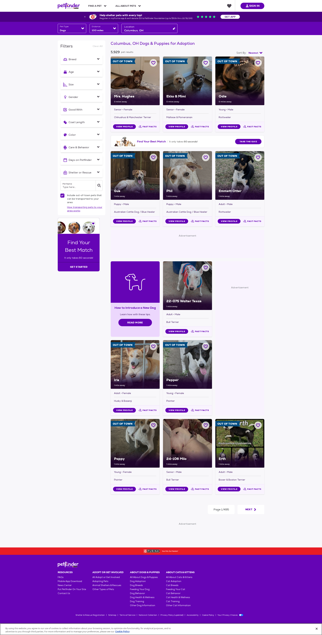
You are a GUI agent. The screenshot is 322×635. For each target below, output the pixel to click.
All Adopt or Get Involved (106, 577)
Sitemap (112, 615)
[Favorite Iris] (153, 346)
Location (129, 26)
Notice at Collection (148, 615)
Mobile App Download (70, 581)
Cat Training (173, 601)
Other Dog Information (142, 605)
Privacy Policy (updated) (171, 615)
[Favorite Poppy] (153, 425)
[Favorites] (229, 6)
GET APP (230, 16)
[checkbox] (62, 196)
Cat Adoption (173, 581)
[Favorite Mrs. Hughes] (153, 63)
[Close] (316, 628)
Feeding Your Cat (175, 589)
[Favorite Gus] (153, 157)
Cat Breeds (172, 585)
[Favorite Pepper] (205, 346)
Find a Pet (95, 5)
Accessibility (193, 615)
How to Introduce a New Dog (135, 308)
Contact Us (64, 593)
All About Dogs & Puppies (144, 577)
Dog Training (137, 601)
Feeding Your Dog (140, 589)
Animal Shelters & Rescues (106, 585)
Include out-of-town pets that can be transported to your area (84, 199)
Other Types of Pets (103, 589)
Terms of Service (127, 615)
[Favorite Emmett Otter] (258, 157)
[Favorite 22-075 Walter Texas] (205, 268)
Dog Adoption (138, 581)
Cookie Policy (208, 615)
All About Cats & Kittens (179, 577)
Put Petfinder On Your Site (72, 589)
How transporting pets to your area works (84, 209)
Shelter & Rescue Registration (90, 615)
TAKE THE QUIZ (248, 141)
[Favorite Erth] (258, 425)
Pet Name (67, 183)
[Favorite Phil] (205, 157)
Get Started (79, 266)
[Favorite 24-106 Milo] (205, 425)
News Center (65, 585)
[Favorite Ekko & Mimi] (205, 63)
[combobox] (72, 28)
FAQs (61, 577)
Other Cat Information (178, 605)
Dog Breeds (136, 585)
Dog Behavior (137, 593)
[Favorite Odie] (258, 63)
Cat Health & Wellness (178, 597)
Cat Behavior (173, 593)
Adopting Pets (100, 581)
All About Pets (125, 5)
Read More (135, 322)
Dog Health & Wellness (142, 597)
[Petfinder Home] (69, 6)
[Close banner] (85, 16)
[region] (161, 629)
